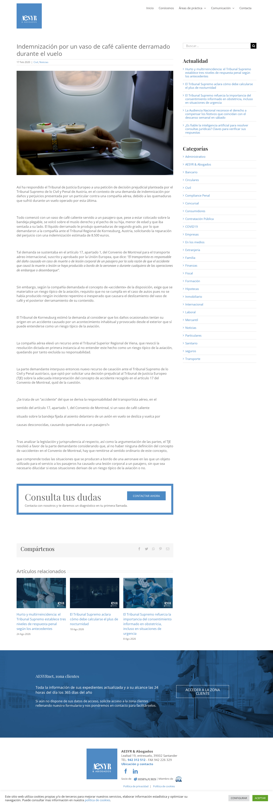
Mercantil (191, 320)
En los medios (194, 242)
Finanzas (191, 265)
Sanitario (191, 343)
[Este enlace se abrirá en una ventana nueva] (145, 779)
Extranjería (192, 250)
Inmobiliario (193, 296)
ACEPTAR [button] (260, 798)
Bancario (191, 172)
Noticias (43, 62)
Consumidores (195, 211)
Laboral (190, 312)
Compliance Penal (197, 195)
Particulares (193, 335)
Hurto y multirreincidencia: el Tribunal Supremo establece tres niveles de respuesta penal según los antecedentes (218, 72)
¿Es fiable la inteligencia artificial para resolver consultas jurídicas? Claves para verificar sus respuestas (216, 128)
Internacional (194, 304)
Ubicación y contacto (137, 764)
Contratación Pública (199, 219)
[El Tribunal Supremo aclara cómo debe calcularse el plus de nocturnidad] (94, 593)
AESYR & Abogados (198, 164)
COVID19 (191, 226)
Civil (36, 62)
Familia (190, 257)
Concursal (192, 203)
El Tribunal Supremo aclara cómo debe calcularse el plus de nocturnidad (94, 619)
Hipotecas (192, 289)
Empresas (192, 234)
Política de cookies (164, 786)
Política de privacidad (135, 786)
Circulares (192, 180)
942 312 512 (136, 760)
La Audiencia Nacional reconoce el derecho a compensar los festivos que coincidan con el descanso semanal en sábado (215, 113)
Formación (192, 281)
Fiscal (189, 273)
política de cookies (97, 800)
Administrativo (195, 156)
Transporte (192, 359)
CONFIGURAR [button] (239, 798)
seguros (190, 351)
